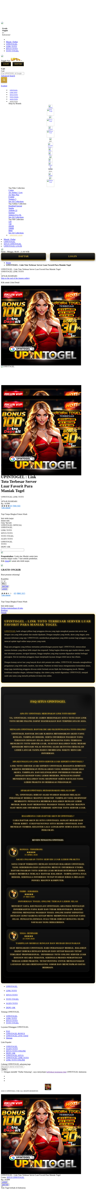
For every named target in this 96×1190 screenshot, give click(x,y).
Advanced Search (8, 76)
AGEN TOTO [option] (7, 539)
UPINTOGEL (12, 44)
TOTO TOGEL (12, 51)
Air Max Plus (13, 195)
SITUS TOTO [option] (7, 533)
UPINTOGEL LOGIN (13, 246)
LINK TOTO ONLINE (15, 1060)
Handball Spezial (15, 206)
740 (10, 224)
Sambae (11, 213)
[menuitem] (13, 90)
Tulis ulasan (5, 508)
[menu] (48, 162)
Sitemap (9, 1038)
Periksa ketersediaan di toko (12, 608)
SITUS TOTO (12, 48)
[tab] (48, 86)
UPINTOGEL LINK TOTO (17, 1058)
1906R (11, 228)
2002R (11, 226)
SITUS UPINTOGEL (12, 244)
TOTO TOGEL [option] (7, 536)
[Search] (4, 80)
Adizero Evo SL (15, 215)
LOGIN (72, 256)
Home (8, 263)
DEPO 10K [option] (5, 547)
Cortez (11, 190)
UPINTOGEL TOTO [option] (6, 543)
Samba (11, 208)
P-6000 (11, 197)
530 (10, 222)
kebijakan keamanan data (56, 1072)
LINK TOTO (11, 46)
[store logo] (21, 61)
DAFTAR (23, 256)
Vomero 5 (12, 199)
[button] (6, 390)
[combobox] (12, 73)
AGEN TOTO (12, 1003)
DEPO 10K (10, 1008)
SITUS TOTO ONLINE (16, 1051)
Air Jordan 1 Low (15, 192)
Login (6, 64)
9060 (10, 231)
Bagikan (4, 610)
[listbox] (19, 537)
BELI (4, 584)
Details (3, 613)
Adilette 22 (12, 210)
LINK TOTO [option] (6, 530)
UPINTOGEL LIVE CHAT (17, 1036)
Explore (4, 86)
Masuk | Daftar (12, 42)
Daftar (18, 64)
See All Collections (16, 201)
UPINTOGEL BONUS (15, 1033)
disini (7, 561)
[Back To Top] (2, 1186)
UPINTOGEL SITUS (15, 1055)
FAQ (8, 1031)
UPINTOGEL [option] (6, 527)
